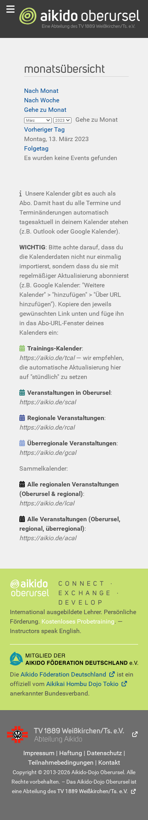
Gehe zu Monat (45, 109)
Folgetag (36, 148)
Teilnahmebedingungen (61, 762)
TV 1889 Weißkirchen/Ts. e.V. (92, 791)
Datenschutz (104, 753)
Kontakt (109, 762)
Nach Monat (41, 90)
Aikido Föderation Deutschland (63, 674)
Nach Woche (41, 100)
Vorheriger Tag (44, 129)
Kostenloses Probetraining (77, 621)
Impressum (38, 753)
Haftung (70, 753)
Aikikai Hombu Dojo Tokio (82, 684)
